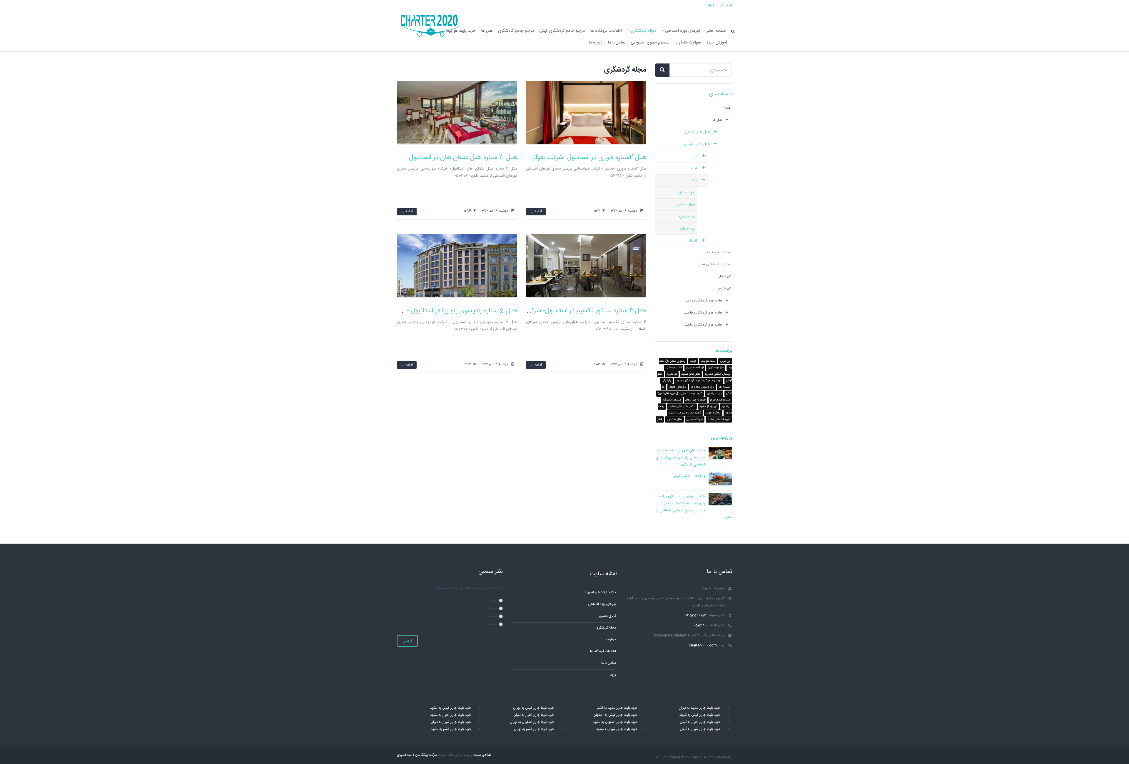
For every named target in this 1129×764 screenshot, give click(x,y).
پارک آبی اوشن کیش (688, 476)
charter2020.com (703, 645)
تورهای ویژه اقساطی (682, 30)
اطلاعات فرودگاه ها (606, 30)
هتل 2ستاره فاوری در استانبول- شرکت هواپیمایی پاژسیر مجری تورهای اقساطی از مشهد (530, 157)
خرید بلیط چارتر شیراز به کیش (700, 729)
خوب (493, 608)
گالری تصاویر (607, 616)
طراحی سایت (482, 755)
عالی (494, 600)
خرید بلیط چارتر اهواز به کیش (700, 722)
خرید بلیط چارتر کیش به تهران (533, 708)
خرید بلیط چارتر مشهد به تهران (699, 708)
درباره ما (595, 42)
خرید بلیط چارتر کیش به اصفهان (615, 715)
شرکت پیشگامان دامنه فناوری (417, 755)
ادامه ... (536, 211)
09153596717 (695, 615)
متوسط (492, 616)
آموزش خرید (716, 42)
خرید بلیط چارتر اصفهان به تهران (532, 722)
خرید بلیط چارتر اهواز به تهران (533, 715)
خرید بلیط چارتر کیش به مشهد (450, 708)
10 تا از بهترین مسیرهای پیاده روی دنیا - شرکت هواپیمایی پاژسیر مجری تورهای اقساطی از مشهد (694, 507)
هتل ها (487, 30)
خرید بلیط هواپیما (461, 30)
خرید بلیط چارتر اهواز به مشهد (450, 715)
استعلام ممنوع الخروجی (651, 42)
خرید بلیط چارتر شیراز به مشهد (616, 729)
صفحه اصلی (715, 30)
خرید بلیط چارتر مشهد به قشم (617, 708)
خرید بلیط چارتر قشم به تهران (534, 729)
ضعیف (492, 624)
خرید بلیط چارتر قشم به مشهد (451, 729)
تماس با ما (616, 42)
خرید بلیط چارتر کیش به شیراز (700, 715)
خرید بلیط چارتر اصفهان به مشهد (615, 722)
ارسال (407, 640)
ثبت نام (726, 4)
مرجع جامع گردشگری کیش (562, 30)
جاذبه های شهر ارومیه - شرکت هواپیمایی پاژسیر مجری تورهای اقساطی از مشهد (680, 457)
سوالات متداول (688, 42)
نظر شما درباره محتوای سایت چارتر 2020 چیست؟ (469, 588)
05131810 (700, 625)
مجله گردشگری (643, 30)
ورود (710, 4)
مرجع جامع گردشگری (516, 30)
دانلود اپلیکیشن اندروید (600, 592)
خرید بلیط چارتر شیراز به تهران (450, 722)
